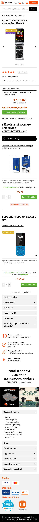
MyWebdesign (32, 519)
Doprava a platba (11, 420)
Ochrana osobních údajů (13, 435)
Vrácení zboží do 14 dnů (13, 432)
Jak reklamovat (10, 430)
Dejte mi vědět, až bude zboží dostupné (18, 118)
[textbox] (19, 94)
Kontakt (7, 417)
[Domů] (3, 16)
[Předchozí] (3, 47)
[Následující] (36, 47)
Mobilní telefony (11, 16)
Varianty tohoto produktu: (11, 89)
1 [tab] (16, 64)
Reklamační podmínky (12, 425)
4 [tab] (23, 64)
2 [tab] (18, 64)
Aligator (21, 16)
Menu (34, 2)
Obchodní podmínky (12, 422)
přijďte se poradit (14, 361)
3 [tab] (21, 64)
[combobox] (19, 93)
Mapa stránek (9, 437)
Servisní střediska (11, 427)
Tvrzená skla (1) (13, 138)
